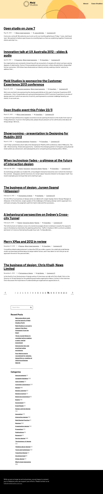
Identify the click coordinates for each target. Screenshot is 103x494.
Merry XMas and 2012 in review (25, 241)
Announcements (20, 375)
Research (18, 435)
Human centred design (22, 409)
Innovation (27, 168)
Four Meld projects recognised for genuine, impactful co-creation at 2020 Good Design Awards (23, 358)
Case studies (19, 381)
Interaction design (36, 168)
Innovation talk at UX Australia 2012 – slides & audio (36, 53)
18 (58, 293)
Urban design (19, 459)
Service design (20, 438)
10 (38, 293)
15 (51, 293)
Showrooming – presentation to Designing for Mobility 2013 (36, 135)
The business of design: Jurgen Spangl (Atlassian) (31, 189)
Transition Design (21, 453)
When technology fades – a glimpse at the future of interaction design (38, 162)
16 (53, 293)
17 (56, 293)
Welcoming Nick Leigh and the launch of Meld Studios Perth (22, 320)
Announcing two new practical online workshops (22, 348)
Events (17, 400)
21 (66, 293)
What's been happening (23, 33)
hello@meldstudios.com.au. (13, 483)
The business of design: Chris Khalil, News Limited (33, 266)
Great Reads (19, 406)
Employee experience (22, 396)
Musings (44, 168)
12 (43, 293)
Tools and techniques (22, 450)
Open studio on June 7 (19, 28)
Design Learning (20, 390)
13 (45, 293)
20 (64, 293)
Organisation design (22, 426)
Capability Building (21, 378)
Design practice (20, 393)
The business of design (25, 195)
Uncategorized (20, 456)
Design (21, 168)
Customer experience (23, 89)
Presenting (18, 60)
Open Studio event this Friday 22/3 (28, 110)
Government (19, 403)
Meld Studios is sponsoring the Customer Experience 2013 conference (33, 82)
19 (61, 293)
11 (40, 293)
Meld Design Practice (22, 420)
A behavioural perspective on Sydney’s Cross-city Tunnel (36, 216)
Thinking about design (22, 447)
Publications (19, 432)
